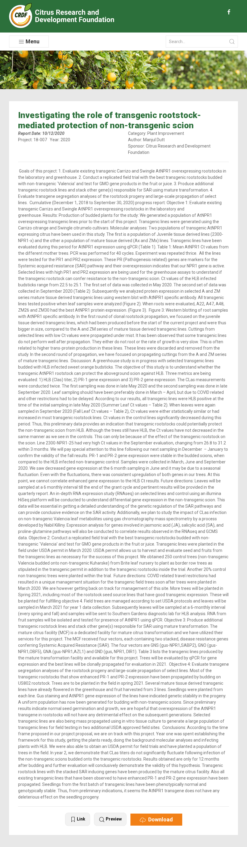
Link (80, 819)
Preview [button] (113, 819)
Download (159, 819)
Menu (31, 41)
